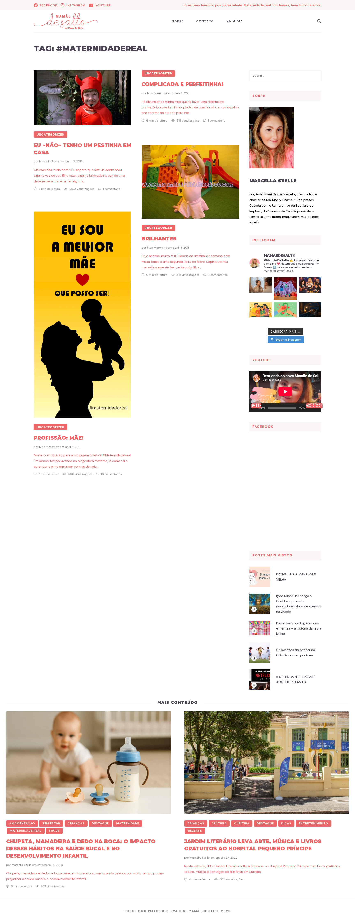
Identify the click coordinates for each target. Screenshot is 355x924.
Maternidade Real (25, 830)
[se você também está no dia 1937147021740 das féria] (285, 288)
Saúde (54, 830)
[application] (285, 391)
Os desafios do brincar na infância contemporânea (295, 652)
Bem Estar (51, 823)
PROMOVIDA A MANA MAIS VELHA (296, 577)
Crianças (76, 823)
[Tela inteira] (318, 405)
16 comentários (111, 474)
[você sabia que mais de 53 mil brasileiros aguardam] (285, 313)
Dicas (286, 823)
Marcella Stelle (49, 161)
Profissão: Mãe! (59, 438)
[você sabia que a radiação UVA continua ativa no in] (260, 288)
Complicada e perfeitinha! (182, 84)
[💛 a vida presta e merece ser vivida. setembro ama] (260, 313)
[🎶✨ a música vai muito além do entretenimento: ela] (310, 288)
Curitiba (241, 823)
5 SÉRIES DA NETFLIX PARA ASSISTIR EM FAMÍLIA (296, 679)
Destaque (100, 823)
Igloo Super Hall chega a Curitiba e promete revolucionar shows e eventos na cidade (298, 604)
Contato (205, 21)
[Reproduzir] (256, 405)
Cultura (219, 823)
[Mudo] (311, 405)
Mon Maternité (157, 93)
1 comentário (111, 189)
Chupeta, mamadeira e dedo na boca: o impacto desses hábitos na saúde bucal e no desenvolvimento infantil (80, 848)
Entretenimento (313, 823)
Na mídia (234, 21)
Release (195, 830)
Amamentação (22, 823)
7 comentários (218, 275)
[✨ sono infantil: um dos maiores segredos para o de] (310, 313)
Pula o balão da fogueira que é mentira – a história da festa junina (298, 628)
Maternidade (127, 823)
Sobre (178, 21)
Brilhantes (159, 238)
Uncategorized (50, 134)
